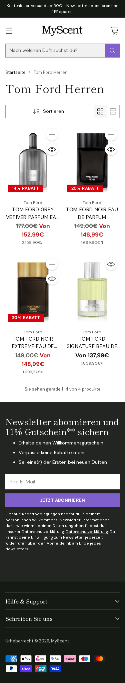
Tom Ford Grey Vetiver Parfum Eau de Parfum (33, 217)
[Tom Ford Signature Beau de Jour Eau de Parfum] (92, 290)
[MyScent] (62, 30)
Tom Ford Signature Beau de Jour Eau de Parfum (92, 346)
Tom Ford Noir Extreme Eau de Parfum (33, 346)
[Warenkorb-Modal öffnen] (114, 30)
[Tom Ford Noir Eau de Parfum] (92, 160)
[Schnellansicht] (52, 149)
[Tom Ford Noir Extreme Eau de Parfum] (33, 290)
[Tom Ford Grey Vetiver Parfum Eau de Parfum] (33, 160)
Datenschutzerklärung (87, 531)
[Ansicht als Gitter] (100, 111)
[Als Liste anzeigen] (113, 111)
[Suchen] (112, 51)
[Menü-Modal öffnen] (9, 30)
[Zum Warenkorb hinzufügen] (52, 135)
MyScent (60, 641)
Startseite (15, 72)
